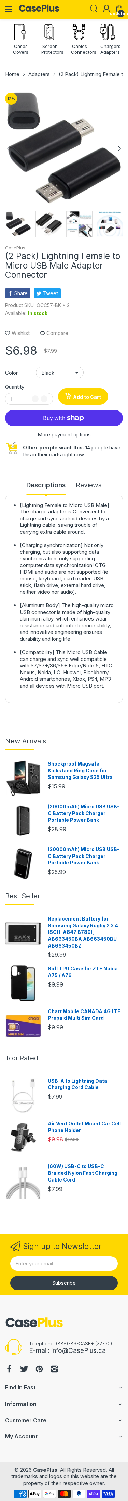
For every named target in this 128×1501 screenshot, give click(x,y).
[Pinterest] (39, 1370)
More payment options (64, 434)
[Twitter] (24, 1370)
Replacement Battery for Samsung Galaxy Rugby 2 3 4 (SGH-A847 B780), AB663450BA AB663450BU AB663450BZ (83, 932)
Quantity (14, 386)
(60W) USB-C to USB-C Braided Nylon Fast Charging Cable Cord (82, 1173)
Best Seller (22, 896)
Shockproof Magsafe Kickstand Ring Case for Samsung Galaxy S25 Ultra (80, 770)
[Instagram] (54, 1370)
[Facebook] (9, 1370)
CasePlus (15, 247)
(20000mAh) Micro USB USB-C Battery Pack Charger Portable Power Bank (83, 813)
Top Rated (21, 1058)
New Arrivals (25, 741)
